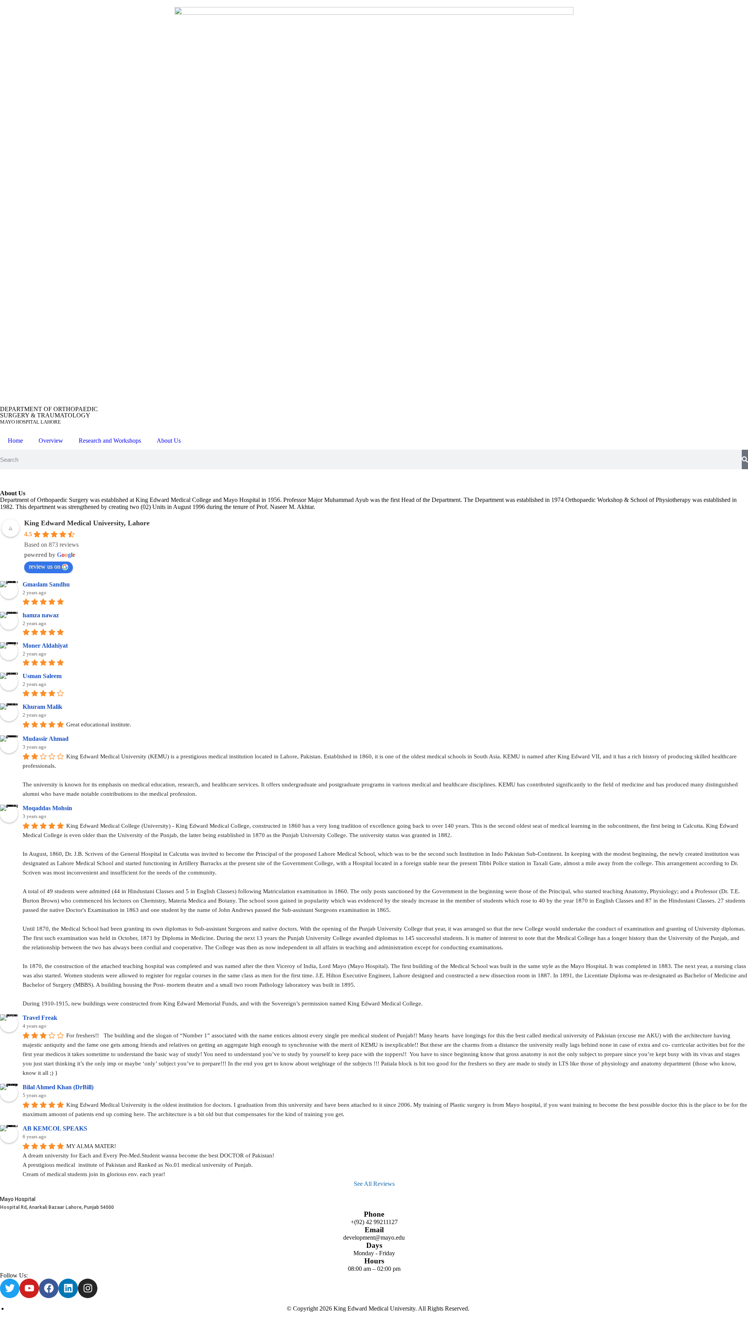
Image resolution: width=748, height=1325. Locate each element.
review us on (44, 566)
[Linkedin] (68, 1288)
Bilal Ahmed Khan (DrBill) (58, 1087)
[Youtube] (29, 1288)
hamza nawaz (41, 615)
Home (15, 440)
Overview (51, 440)
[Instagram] (87, 1288)
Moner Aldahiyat (45, 645)
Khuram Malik (42, 706)
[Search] (745, 459)
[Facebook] (48, 1288)
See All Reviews (374, 1183)
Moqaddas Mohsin (47, 808)
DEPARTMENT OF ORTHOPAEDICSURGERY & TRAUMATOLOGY (49, 415)
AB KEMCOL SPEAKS (55, 1128)
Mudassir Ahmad (46, 738)
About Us (169, 440)
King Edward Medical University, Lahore (87, 523)
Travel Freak (40, 1017)
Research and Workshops (110, 440)
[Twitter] (9, 1288)
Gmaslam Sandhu (46, 584)
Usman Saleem (42, 676)
